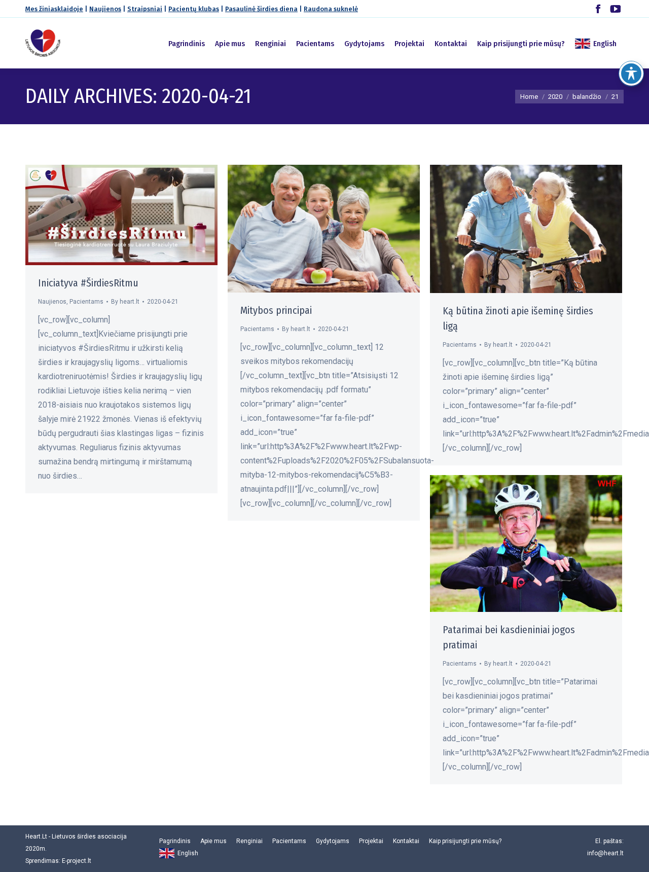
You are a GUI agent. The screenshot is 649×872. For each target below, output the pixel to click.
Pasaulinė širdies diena (261, 9)
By (125, 301)
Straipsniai (144, 9)
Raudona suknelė (331, 9)
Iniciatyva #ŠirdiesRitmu (88, 283)
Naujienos (105, 9)
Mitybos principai (276, 310)
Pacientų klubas (193, 9)
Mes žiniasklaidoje (54, 9)
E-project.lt (76, 860)
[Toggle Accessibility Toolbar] (631, 73)
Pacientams (86, 301)
